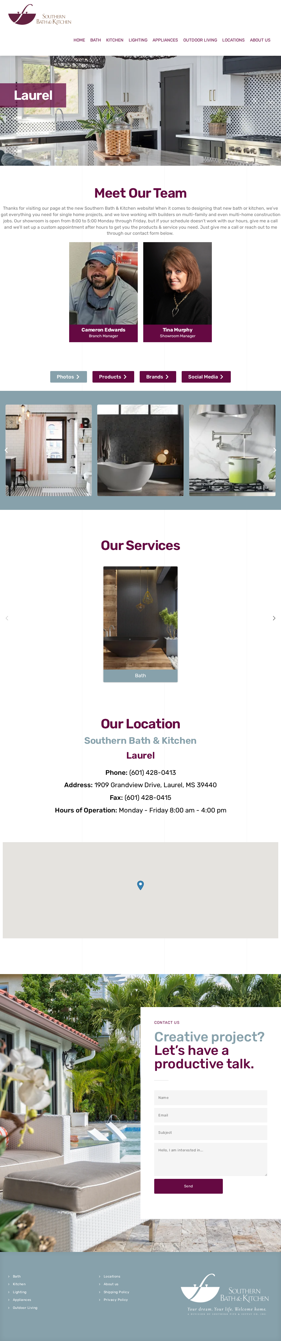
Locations (233, 40)
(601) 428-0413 (152, 772)
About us (111, 1284)
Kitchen (114, 40)
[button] (68, 377)
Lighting (138, 40)
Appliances (165, 40)
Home (79, 40)
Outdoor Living (200, 40)
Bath (95, 40)
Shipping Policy (117, 1292)
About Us (260, 40)
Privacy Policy (116, 1300)
